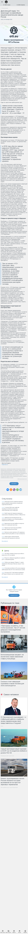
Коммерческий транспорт (7, 755)
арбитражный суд (7, 471)
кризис (2, 471)
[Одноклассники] (11, 489)
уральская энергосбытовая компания (9, 473)
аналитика (23, 473)
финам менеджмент (8, 474)
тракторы (23, 468)
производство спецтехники (6, 470)
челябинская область (5, 477)
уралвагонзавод (21, 470)
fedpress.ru (5, 464)
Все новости (5, 541)
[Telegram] (20, 489)
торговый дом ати (15, 471)
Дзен (2, 726)
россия (11, 477)
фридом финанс (16, 474)
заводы (7, 476)
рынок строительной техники (16, 476)
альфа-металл (23, 471)
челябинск (24, 476)
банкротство (3, 468)
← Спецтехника (4, 8)
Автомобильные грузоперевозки (9, 787)
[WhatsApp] (17, 489)
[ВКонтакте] (7, 489)
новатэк (18, 473)
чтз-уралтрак (15, 470)
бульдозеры (18, 468)
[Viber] (14, 489)
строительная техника (11, 468)
